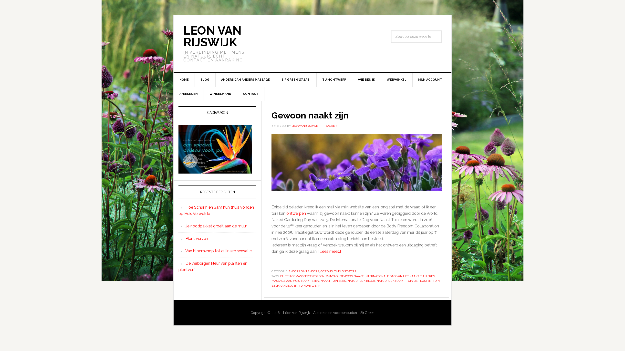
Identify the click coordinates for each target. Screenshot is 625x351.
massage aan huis (285, 281)
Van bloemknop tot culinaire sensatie (218, 251)
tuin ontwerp (345, 271)
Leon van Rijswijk (212, 36)
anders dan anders (304, 271)
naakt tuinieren (333, 281)
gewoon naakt (351, 276)
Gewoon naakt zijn (310, 115)
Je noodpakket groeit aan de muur (216, 226)
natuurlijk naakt (391, 281)
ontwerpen (296, 213)
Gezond (327, 271)
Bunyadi (332, 276)
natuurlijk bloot (361, 281)
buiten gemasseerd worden (302, 276)
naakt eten (310, 281)
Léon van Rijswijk (296, 313)
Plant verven (197, 238)
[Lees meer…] (329, 251)
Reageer (330, 125)
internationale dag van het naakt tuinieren (400, 276)
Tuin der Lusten (418, 281)
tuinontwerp (309, 285)
